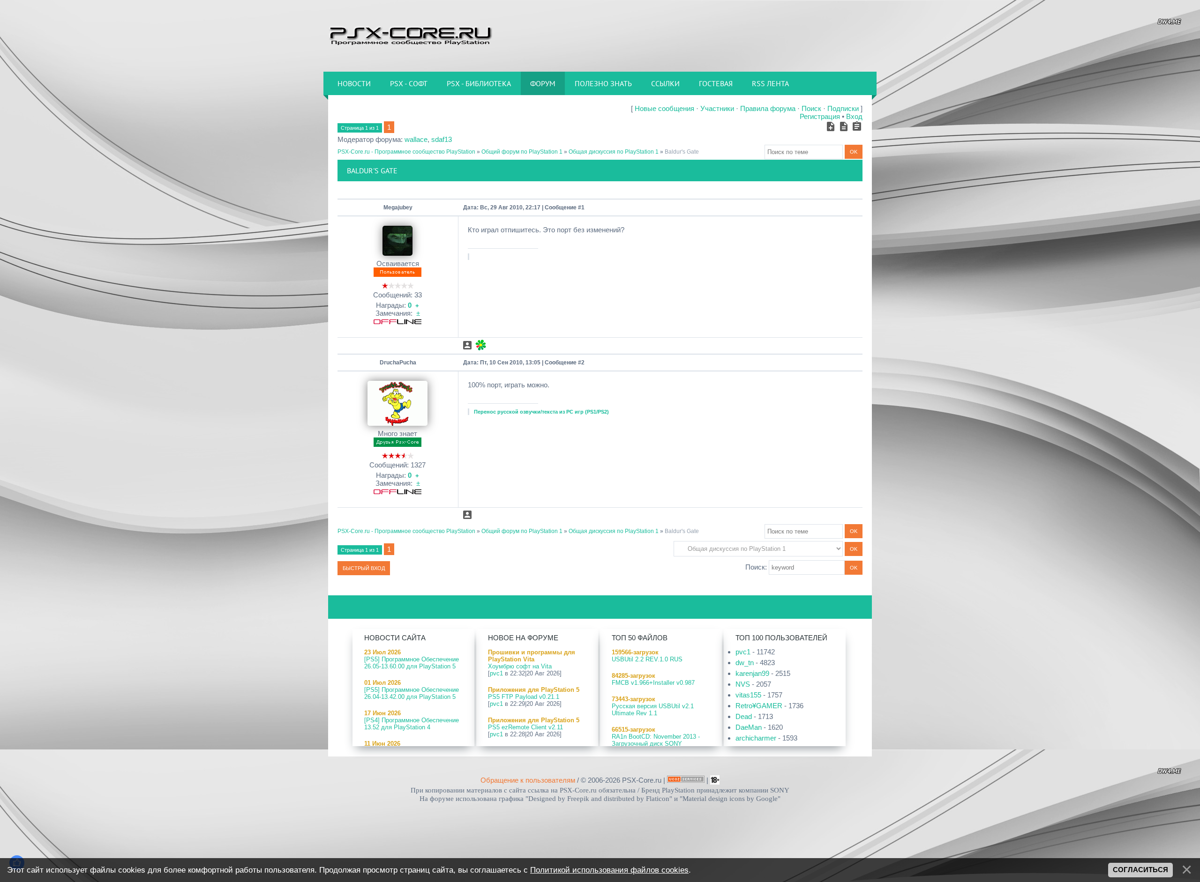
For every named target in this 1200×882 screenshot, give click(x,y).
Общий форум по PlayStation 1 (521, 151)
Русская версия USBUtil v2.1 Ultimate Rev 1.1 (653, 710)
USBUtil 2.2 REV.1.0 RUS (647, 659)
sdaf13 (441, 139)
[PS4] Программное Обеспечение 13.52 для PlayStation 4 (411, 724)
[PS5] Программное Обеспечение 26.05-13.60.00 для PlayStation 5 (411, 663)
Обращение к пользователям (527, 780)
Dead (743, 716)
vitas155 (748, 695)
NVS (742, 684)
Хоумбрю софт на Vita (520, 666)
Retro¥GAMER (758, 706)
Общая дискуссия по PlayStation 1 (614, 151)
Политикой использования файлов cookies (609, 870)
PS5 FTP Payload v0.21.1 (523, 696)
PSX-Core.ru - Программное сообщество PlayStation (406, 151)
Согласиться (1140, 870)
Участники (717, 108)
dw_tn (744, 663)
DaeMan (748, 727)
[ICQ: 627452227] (481, 345)
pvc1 (496, 673)
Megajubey (397, 207)
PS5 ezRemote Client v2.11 (525, 727)
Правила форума (767, 108)
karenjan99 (752, 673)
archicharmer (755, 738)
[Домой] (410, 35)
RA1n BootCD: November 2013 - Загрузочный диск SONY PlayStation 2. (656, 743)
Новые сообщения (664, 108)
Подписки (843, 108)
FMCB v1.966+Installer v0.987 (653, 682)
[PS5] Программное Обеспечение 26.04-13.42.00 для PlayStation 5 (411, 693)
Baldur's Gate (682, 151)
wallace (416, 139)
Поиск (811, 108)
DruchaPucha (398, 362)
